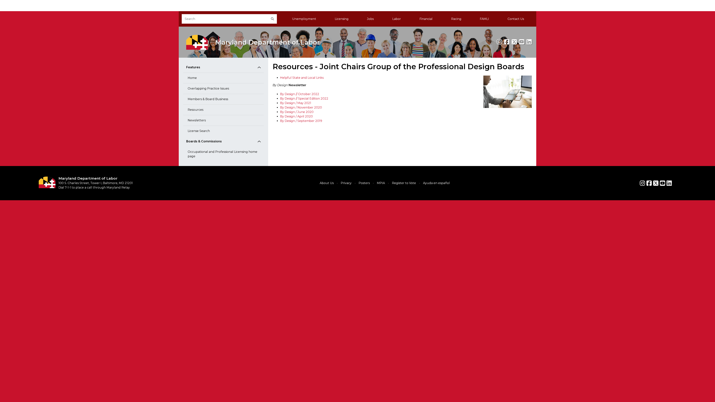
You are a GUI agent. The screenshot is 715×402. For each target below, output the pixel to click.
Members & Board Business (208, 99)
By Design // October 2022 (299, 94)
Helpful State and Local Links (302, 77)
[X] (514, 42)
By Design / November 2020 (301, 107)
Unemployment (304, 19)
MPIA (381, 183)
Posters (364, 183)
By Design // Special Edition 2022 (304, 98)
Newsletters (197, 120)
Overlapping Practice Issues (208, 88)
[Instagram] (499, 42)
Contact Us (516, 19)
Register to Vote (404, 183)
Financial (426, 19)
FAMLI (489, 20)
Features (193, 67)
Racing (456, 19)
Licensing (342, 19)
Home (192, 78)
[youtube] (521, 42)
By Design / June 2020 (297, 112)
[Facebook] (506, 42)
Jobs (370, 19)
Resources (195, 109)
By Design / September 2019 (301, 121)
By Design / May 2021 (295, 103)
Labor (396, 19)
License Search (199, 131)
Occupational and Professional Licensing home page (222, 154)
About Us (327, 183)
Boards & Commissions (204, 141)
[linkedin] (529, 42)
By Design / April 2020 (296, 116)
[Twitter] (655, 183)
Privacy (346, 183)
